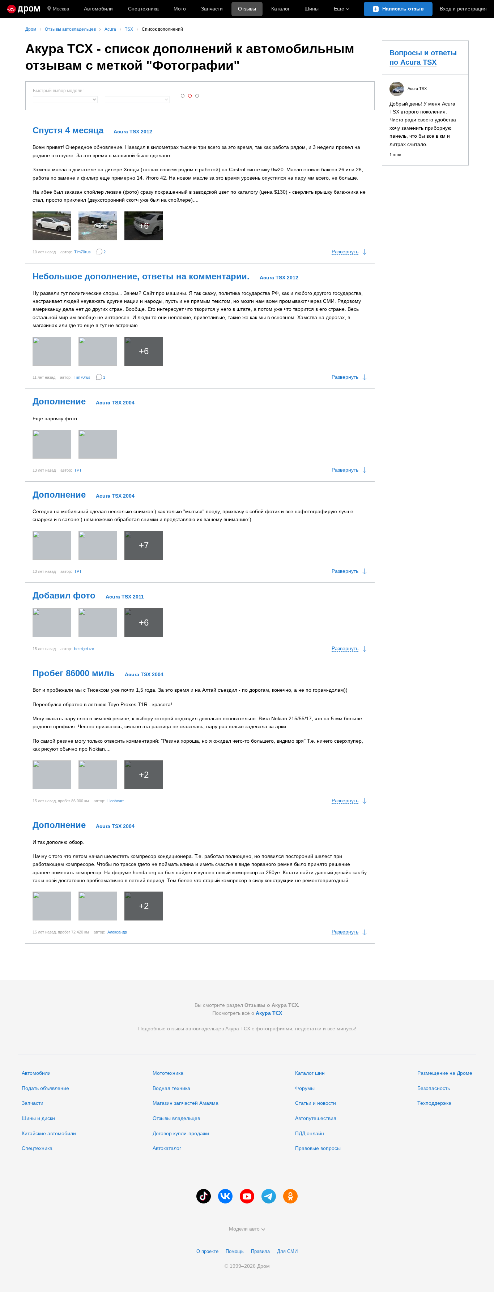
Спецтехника (37, 1148)
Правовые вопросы (318, 1148)
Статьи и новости (315, 1103)
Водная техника (171, 1088)
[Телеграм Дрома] (268, 1196)
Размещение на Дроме (444, 1073)
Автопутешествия (315, 1118)
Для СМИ (287, 1251)
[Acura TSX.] (52, 225)
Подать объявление (45, 1088)
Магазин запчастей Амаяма (185, 1103)
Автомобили (98, 9)
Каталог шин (310, 1073)
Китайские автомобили (49, 1133)
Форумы (305, 1088)
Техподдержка (434, 1103)
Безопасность (433, 1088)
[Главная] (23, 9)
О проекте (207, 1251)
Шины (312, 9)
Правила (260, 1251)
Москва (61, 9)
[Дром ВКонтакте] (225, 1196)
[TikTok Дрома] (203, 1196)
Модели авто (244, 1229)
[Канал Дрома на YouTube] (247, 1196)
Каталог (280, 9)
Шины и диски (38, 1118)
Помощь (235, 1251)
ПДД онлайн (309, 1133)
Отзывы (247, 9)
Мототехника (168, 1073)
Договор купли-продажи (181, 1133)
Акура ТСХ (269, 1013)
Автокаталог (167, 1148)
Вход (463, 9)
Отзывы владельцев (176, 1118)
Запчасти (212, 9)
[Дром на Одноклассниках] (290, 1196)
